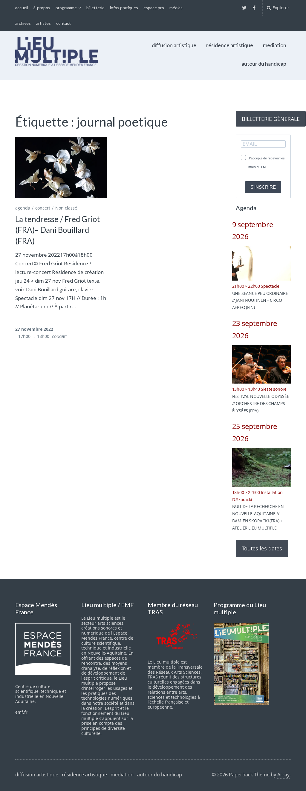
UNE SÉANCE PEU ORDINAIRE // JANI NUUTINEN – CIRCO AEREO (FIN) (260, 300)
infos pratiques (124, 7)
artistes (43, 23)
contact (63, 23)
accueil (21, 7)
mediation (274, 45)
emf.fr (21, 712)
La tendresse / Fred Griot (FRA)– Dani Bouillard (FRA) (57, 230)
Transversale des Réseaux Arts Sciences (175, 669)
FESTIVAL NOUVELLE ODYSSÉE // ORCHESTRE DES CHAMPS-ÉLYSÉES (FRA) (260, 403)
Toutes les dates (262, 548)
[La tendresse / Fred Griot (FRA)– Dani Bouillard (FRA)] (61, 167)
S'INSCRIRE (263, 187)
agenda (22, 208)
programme (66, 7)
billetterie (95, 7)
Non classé (66, 208)
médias (176, 7)
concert (42, 208)
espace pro (153, 7)
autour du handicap (263, 63)
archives (23, 23)
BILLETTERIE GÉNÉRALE (271, 118)
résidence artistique (229, 45)
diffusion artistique (174, 45)
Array (283, 774)
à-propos (41, 7)
